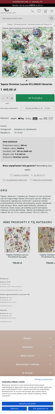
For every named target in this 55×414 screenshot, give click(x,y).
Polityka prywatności (44, 379)
